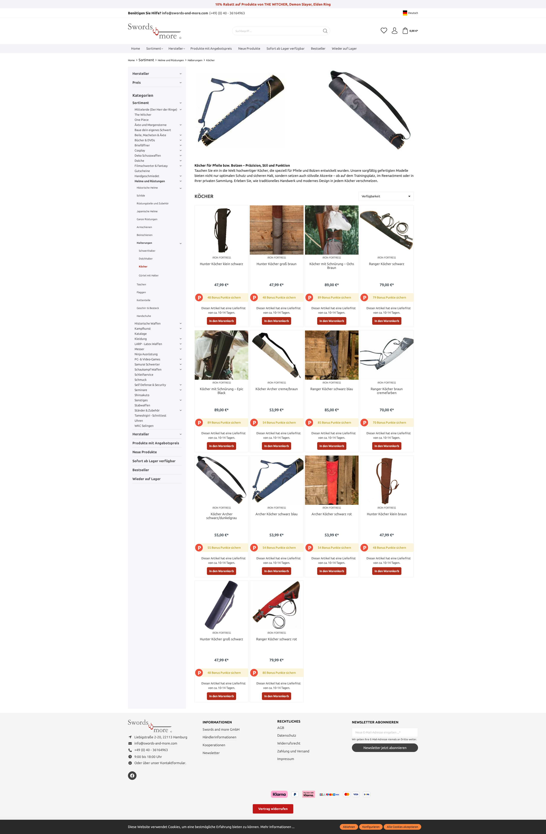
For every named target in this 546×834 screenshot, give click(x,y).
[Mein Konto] (394, 30)
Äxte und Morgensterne (151, 125)
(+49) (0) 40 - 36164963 (227, 13)
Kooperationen (214, 745)
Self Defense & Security (150, 385)
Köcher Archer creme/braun (277, 389)
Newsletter (211, 753)
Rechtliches (288, 721)
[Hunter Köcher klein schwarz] (221, 230)
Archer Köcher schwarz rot (332, 514)
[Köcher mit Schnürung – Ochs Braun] (332, 230)
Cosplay (140, 150)
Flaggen (141, 292)
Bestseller (140, 470)
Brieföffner (142, 145)
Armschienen (144, 227)
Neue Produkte (144, 452)
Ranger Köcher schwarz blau (331, 389)
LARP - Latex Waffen (148, 344)
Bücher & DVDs (145, 140)
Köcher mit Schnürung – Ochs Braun (331, 266)
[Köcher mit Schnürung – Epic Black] (221, 355)
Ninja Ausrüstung (146, 354)
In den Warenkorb (221, 321)
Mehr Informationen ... (277, 827)
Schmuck (141, 379)
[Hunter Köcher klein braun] (387, 480)
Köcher (143, 266)
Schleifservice (144, 374)
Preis (136, 82)
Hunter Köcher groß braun (276, 264)
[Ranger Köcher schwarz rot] (276, 605)
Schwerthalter (147, 250)
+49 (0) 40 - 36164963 (151, 750)
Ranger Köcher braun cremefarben (387, 391)
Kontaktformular (172, 763)
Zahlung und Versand (293, 751)
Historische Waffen (148, 323)
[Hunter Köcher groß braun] (276, 230)
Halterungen (144, 242)
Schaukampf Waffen (148, 369)
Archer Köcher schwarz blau (277, 514)
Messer (139, 349)
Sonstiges (141, 400)
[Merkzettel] (384, 30)
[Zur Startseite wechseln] (154, 31)
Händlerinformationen (219, 737)
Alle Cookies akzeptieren (402, 826)
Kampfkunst (143, 328)
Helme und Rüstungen (150, 181)
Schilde (141, 195)
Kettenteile (143, 300)
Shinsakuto (142, 395)
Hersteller (140, 73)
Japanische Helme (147, 211)
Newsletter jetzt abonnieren (385, 748)
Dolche (139, 160)
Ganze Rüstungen (147, 219)
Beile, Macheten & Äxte (150, 135)
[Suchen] (325, 31)
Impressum (285, 759)
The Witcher (143, 114)
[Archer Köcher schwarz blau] (276, 480)
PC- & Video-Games (147, 359)
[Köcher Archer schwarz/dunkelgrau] (221, 480)
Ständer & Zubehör (147, 410)
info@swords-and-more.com (185, 13)
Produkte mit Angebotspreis (155, 443)
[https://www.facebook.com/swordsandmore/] (132, 775)
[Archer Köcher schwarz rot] (332, 480)
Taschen (141, 284)
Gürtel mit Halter (149, 275)
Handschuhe (144, 316)
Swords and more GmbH (221, 729)
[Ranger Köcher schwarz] (387, 230)
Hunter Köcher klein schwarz (221, 264)
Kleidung (141, 339)
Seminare (141, 390)
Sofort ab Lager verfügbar (154, 461)
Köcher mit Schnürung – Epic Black (221, 391)
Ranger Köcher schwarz (386, 264)
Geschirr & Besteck (148, 308)
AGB (280, 728)
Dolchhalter (146, 258)
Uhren (139, 420)
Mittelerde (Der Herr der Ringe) (156, 109)
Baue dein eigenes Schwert (153, 130)
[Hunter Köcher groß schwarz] (221, 605)
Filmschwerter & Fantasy (151, 165)
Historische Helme (147, 187)
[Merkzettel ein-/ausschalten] (244, 209)
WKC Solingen (144, 425)
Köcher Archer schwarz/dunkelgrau (221, 516)
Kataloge (141, 333)
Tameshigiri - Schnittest (150, 415)
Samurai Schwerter (147, 364)
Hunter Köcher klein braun (387, 514)
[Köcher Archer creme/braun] (276, 355)
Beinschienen (144, 235)
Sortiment (140, 103)
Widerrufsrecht (288, 743)
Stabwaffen (142, 405)
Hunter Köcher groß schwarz (221, 639)
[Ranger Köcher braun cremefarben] (387, 355)
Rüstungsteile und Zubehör (153, 203)
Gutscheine (142, 171)
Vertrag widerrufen (273, 809)
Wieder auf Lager (146, 479)
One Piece (142, 119)
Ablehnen (349, 826)
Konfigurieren (370, 826)
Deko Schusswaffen (148, 155)
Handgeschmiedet (147, 176)
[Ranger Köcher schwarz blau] (332, 355)
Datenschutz (286, 735)
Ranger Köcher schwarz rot (276, 639)
